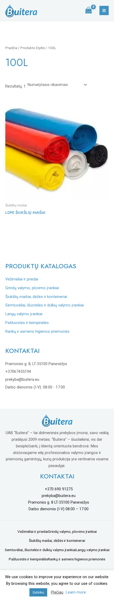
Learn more (76, 592)
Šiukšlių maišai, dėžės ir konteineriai (36, 296)
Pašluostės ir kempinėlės (27, 322)
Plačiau (57, 592)
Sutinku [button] (38, 592)
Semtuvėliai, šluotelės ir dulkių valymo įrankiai (44, 305)
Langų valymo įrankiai (23, 314)
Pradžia (11, 48)
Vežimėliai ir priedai (21, 279)
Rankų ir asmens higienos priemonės (37, 331)
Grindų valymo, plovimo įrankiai (32, 288)
